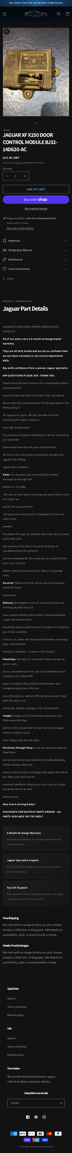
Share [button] (10, 278)
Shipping (19, 163)
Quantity (7, 168)
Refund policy (15, 1015)
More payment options (36, 208)
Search (11, 998)
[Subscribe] (60, 1103)
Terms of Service (17, 1006)
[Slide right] (44, 123)
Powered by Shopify (45, 1146)
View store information (20, 228)
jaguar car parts (31, 1146)
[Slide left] (28, 123)
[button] (4, 14)
